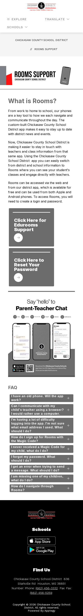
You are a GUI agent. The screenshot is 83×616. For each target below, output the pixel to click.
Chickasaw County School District (41, 40)
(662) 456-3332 (47, 588)
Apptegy (49, 610)
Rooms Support (46, 49)
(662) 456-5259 (41, 593)
